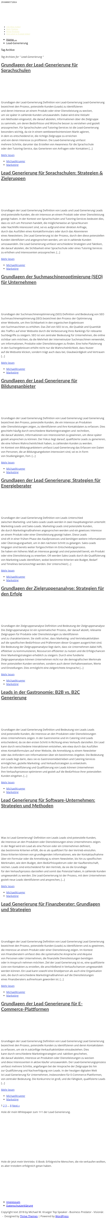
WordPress (62, 1216)
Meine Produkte (12, 31)
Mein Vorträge (12, 29)
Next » (16, 1105)
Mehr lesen (7, 155)
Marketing (12, 165)
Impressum (13, 1202)
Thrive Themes (29, 1216)
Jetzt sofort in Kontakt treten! (18, 34)
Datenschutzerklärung (19, 1205)
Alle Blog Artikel (13, 27)
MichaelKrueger (15, 161)
